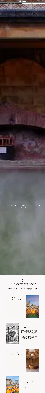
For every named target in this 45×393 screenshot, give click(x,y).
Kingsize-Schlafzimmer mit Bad (31, 289)
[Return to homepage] (22, 1)
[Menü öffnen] (43, 1)
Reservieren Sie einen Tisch (11, 3)
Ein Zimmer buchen (33, 3)
